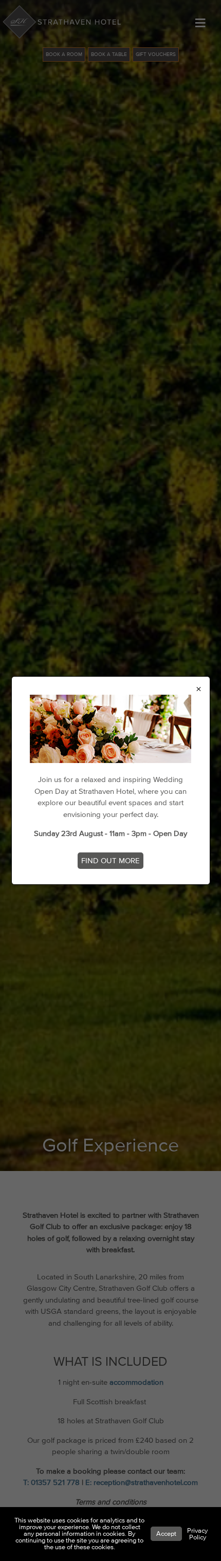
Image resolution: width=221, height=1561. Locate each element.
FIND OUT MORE (110, 860)
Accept (166, 1534)
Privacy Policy (197, 1534)
